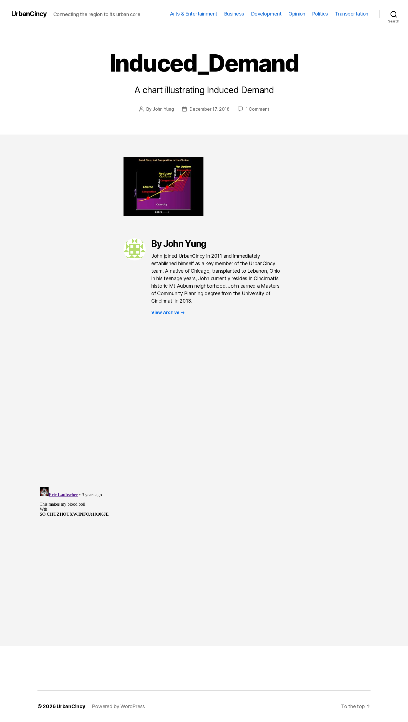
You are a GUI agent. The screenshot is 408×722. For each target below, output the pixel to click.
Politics (320, 14)
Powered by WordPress (118, 706)
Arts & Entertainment (193, 14)
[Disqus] (204, 412)
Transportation (351, 14)
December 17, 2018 (209, 109)
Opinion (296, 14)
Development (266, 14)
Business (234, 14)
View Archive (168, 312)
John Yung (163, 109)
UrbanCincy (29, 14)
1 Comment (257, 109)
